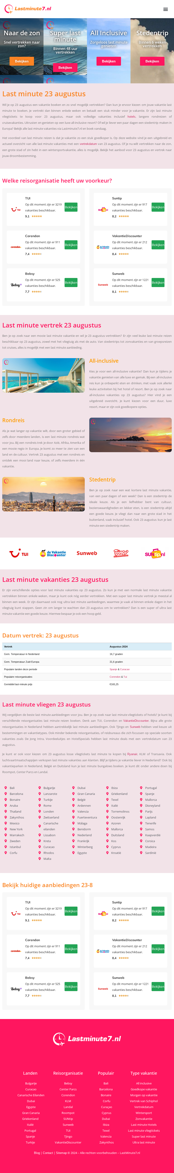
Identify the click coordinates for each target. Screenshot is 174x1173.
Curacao (125, 669)
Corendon (115, 676)
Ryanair (132, 754)
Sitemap (61, 1153)
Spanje (113, 669)
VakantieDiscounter (136, 720)
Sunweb (135, 727)
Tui (125, 676)
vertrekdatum (88, 144)
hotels (131, 116)
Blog (37, 1153)
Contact (48, 1153)
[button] (165, 9)
